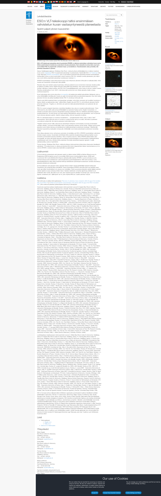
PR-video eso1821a (110, 131)
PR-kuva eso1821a (110, 64)
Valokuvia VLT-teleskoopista (48, 425)
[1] (74, 78)
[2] (90, 140)
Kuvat (36, 6)
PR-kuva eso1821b (110, 88)
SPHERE (117, 36)
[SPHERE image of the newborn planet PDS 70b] (69, 47)
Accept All (94, 492)
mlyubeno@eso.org (49, 467)
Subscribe (101, 2)
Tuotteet (110, 6)
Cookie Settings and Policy (133, 492)
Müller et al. (48, 423)
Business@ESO (120, 6)
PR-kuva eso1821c (110, 110)
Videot (42, 6)
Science (123, 2)
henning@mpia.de (48, 458)
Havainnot (85, 6)
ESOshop (55, 6)
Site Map (112, 2)
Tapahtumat (94, 6)
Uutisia (48, 6)
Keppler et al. (48, 422)
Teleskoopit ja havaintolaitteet (70, 6)
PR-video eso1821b (110, 148)
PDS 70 (117, 24)
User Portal (130, 2)
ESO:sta (30, 6)
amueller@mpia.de (48, 448)
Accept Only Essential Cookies (111, 492)
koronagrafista (64, 94)
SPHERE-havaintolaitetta (52, 74)
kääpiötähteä (47, 73)
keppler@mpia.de (48, 439)
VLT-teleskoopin (94, 73)
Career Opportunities (133, 6)
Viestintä (103, 6)
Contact (107, 2)
